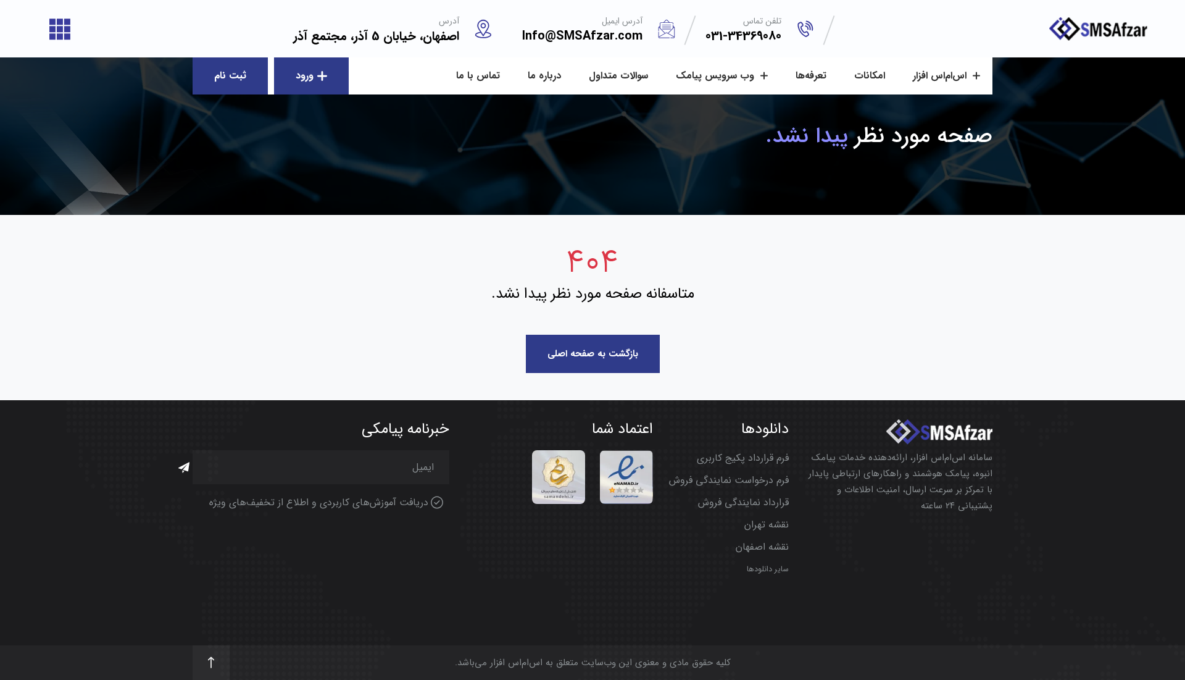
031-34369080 (743, 36)
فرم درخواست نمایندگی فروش (729, 480)
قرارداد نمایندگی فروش (743, 502)
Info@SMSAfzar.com (582, 36)
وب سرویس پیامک (716, 75)
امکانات (869, 75)
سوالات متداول (618, 75)
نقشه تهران (766, 524)
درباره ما (544, 75)
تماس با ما (478, 75)
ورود (305, 75)
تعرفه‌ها (811, 75)
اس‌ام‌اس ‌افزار (941, 75)
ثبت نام (230, 75)
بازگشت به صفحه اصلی (592, 353)
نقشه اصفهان (762, 547)
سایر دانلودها (768, 569)
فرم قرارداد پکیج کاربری (743, 458)
